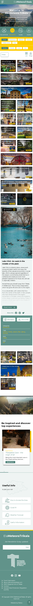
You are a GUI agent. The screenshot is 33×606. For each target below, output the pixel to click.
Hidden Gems (6, 42)
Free (15, 42)
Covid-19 (13, 508)
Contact (6, 586)
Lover (19, 48)
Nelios (20, 603)
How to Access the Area (18, 500)
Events (29, 34)
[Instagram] (16, 575)
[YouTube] (19, 575)
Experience (12, 39)
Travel (4, 39)
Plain (19, 332)
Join (27, 547)
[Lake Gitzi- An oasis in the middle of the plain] (24, 199)
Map (30, 56)
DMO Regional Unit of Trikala (13, 584)
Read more (10, 462)
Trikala (4, 54)
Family (5, 48)
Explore (29, 39)
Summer (5, 333)
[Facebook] (12, 575)
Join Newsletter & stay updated (16, 542)
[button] (4, 472)
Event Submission (9, 580)
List (26, 56)
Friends (12, 48)
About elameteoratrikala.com (13, 582)
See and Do (12, 34)
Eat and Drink (4, 34)
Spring (23, 332)
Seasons (21, 39)
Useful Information (17, 522)
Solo (25, 48)
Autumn (5, 332)
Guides (21, 34)
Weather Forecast (16, 515)
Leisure (15, 332)
